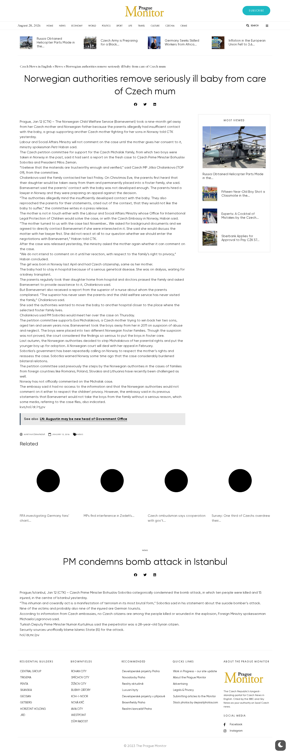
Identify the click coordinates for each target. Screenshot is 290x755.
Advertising (180, 684)
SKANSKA (26, 690)
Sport (119, 25)
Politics (106, 25)
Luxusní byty (130, 690)
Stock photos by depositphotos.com (195, 702)
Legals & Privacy (183, 690)
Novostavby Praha (133, 677)
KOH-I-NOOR (79, 696)
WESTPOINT (78, 715)
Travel (141, 25)
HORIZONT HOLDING (33, 709)
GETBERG (26, 702)
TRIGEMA (25, 677)
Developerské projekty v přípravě (143, 696)
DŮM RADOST (79, 721)
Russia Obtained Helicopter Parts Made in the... (56, 42)
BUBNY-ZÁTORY (80, 690)
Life (130, 25)
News (62, 25)
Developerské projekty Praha (141, 671)
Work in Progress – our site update (195, 671)
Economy (76, 25)
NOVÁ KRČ (77, 702)
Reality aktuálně (133, 684)
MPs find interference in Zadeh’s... (109, 515)
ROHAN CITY (78, 671)
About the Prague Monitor (189, 677)
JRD (22, 715)
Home (49, 25)
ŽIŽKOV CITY (78, 684)
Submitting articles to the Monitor (194, 696)
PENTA (24, 684)
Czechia (170, 25)
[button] (256, 10)
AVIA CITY (77, 709)
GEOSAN (25, 696)
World (92, 25)
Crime (183, 25)
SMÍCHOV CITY (80, 677)
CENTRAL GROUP (30, 671)
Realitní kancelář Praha (137, 709)
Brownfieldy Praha (133, 702)
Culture (155, 25)
